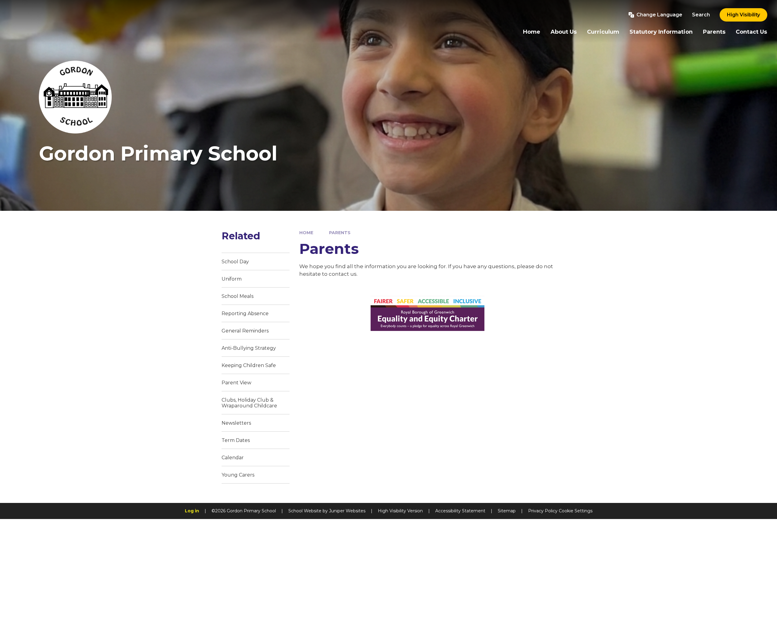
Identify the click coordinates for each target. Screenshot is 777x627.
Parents (340, 232)
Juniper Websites (347, 511)
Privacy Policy (543, 511)
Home (306, 232)
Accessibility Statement (460, 511)
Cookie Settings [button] (575, 511)
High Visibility (743, 15)
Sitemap (507, 511)
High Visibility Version (400, 511)
